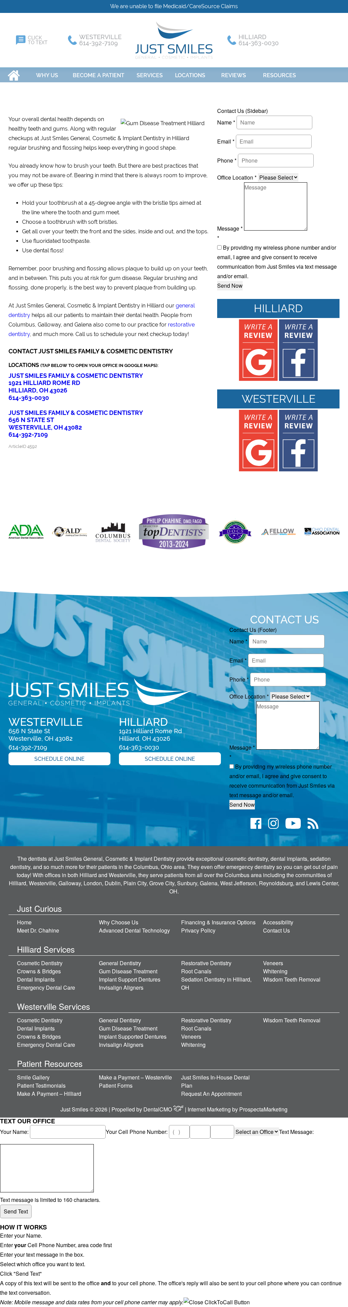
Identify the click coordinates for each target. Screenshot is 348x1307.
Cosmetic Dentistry (40, 963)
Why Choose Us (118, 922)
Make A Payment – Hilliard (49, 1093)
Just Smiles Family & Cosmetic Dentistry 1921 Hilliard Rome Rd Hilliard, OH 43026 (75, 383)
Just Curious (39, 908)
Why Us (47, 75)
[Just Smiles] (174, 40)
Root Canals (196, 971)
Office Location (237, 177)
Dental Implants (36, 979)
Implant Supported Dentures (133, 1036)
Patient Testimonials (41, 1085)
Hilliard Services (46, 949)
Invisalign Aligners (121, 987)
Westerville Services (53, 1006)
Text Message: (296, 1132)
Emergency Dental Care (46, 987)
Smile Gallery (33, 1077)
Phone (227, 160)
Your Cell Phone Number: (137, 1132)
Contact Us (276, 930)
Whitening (275, 971)
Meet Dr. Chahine (38, 930)
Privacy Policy (198, 930)
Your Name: (15, 1132)
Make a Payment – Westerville (135, 1077)
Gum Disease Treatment (128, 971)
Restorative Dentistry (206, 963)
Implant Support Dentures (129, 979)
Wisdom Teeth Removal (291, 979)
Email (225, 141)
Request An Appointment (211, 1093)
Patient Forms (116, 1085)
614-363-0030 (28, 397)
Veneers (273, 963)
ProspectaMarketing (263, 1109)
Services (150, 75)
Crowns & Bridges (39, 971)
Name (226, 122)
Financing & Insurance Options (218, 922)
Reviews (233, 75)
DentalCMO (158, 1109)
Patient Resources (50, 1063)
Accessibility (278, 922)
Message (230, 228)
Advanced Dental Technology (134, 930)
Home (13, 75)
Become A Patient (98, 75)
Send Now (230, 285)
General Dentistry (120, 963)
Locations (190, 75)
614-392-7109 (28, 434)
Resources (279, 75)
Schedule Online (59, 759)
